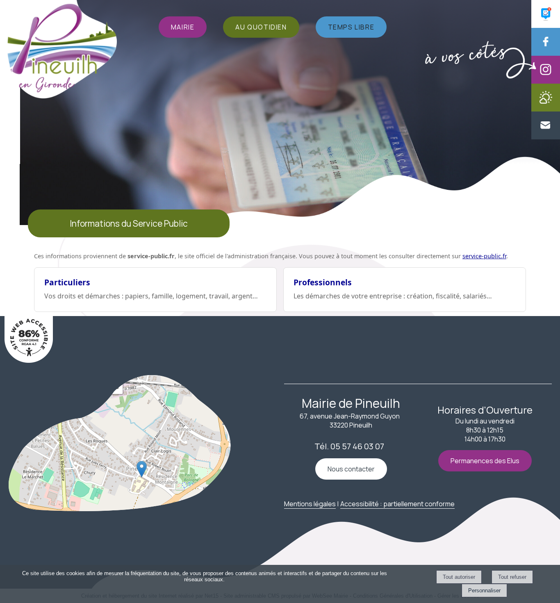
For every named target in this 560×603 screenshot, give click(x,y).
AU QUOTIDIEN (261, 27)
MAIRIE (183, 27)
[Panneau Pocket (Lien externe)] (545, 25)
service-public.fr (484, 256)
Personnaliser (484, 590)
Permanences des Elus (485, 460)
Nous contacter (351, 468)
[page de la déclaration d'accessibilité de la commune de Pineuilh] (29, 360)
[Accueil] (62, 50)
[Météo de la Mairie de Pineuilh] (545, 109)
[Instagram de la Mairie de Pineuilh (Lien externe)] (545, 81)
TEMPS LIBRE (351, 27)
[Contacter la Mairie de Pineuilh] (545, 136)
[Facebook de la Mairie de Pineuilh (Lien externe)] (545, 53)
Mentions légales (310, 503)
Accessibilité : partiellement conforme (397, 503)
